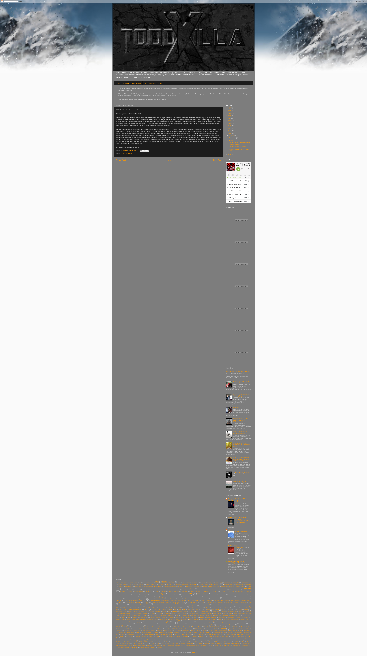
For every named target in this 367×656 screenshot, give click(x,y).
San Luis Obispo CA (198, 634)
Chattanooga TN (144, 594)
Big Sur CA (181, 586)
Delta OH (118, 600)
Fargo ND (236, 602)
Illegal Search (119, 611)
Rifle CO (202, 632)
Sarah (157, 636)
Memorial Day (163, 619)
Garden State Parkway (204, 604)
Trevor (162, 641)
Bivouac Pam (224, 586)
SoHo (139, 638)
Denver (142, 600)
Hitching (207, 608)
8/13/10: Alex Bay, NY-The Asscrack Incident (241, 382)
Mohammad (147, 621)
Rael (204, 630)
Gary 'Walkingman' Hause (236, 561)
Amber (130, 584)
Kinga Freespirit (153, 615)
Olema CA (224, 625)
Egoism (120, 602)
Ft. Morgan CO (179, 604)
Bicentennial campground (170, 586)
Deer (248, 598)
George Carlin (234, 604)
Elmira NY (168, 602)
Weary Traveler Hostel (139, 645)
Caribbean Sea (184, 591)
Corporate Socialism (140, 598)
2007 (229, 128)
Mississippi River (129, 621)
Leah (239, 615)
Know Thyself (163, 615)
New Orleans (181, 623)
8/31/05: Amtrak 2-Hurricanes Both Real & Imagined (239, 143)
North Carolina (140, 625)
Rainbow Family (212, 630)
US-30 (146, 643)
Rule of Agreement (238, 632)
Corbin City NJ (119, 598)
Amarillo (124, 584)
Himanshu (184, 607)
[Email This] (141, 151)
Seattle (170, 636)
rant (241, 630)
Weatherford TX (151, 645)
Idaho (246, 610)
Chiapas (162, 594)
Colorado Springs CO (219, 596)
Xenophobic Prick (145, 647)
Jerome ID (145, 613)
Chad (129, 594)
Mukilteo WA (242, 621)
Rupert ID (122, 634)
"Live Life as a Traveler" (121, 582)
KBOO (235, 613)
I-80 (208, 610)
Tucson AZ (193, 641)
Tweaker (211, 641)
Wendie (159, 645)
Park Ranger (147, 626)
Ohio (212, 625)
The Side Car (119, 641)
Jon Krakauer (167, 613)
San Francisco (186, 634)
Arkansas (178, 584)
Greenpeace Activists (173, 606)
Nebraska (154, 623)
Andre (141, 584)
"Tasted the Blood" (133, 582)
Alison (119, 584)
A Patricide (236, 407)
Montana (159, 621)
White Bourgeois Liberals (193, 645)
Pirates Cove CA (122, 628)
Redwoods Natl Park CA (147, 632)
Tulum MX (205, 641)
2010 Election (210, 582)
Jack (236, 611)
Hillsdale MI (176, 608)
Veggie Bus (190, 643)
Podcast (160, 629)
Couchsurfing (160, 598)
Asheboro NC (185, 584)
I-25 (175, 610)
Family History (229, 602)
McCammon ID (141, 619)
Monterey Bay (166, 621)
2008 (229, 125)
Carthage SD (215, 591)
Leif (243, 615)
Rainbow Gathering (223, 630)
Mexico (183, 619)
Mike (220, 619)
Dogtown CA (209, 600)
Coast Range (150, 596)
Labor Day (193, 615)
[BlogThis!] (143, 151)
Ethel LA (201, 602)
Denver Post (165, 600)
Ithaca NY (230, 611)
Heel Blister (152, 608)
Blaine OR (231, 586)
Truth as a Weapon (175, 641)
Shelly (201, 636)
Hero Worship (162, 607)
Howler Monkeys (226, 607)
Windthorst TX (236, 645)
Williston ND (218, 645)
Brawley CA (145, 589)
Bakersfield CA (239, 584)
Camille (157, 591)
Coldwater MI (178, 596)
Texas (190, 640)
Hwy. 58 (154, 609)
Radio (198, 630)
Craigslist (185, 598)
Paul (172, 626)
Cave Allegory (136, 83)
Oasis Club (164, 625)
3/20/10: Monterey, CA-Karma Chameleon (240, 432)
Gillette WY (241, 604)
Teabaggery (133, 640)
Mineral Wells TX (235, 619)
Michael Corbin (203, 619)
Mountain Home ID (222, 621)
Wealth (130, 645)
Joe (161, 613)
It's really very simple (241, 531)
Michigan (212, 619)
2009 (229, 123)
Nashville (137, 623)
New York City (220, 623)
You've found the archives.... (241, 472)
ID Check (239, 610)
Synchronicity (239, 638)
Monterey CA (176, 621)
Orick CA (118, 626)
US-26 (128, 643)
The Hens (221, 640)
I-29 (180, 610)
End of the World (176, 602)
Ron (225, 632)
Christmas (213, 594)
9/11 (221, 582)
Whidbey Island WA (180, 645)
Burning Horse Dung (208, 589)
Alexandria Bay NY (246, 582)
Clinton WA (130, 596)
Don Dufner (216, 600)
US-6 (152, 643)
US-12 (242, 642)
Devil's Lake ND (181, 600)
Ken (119, 615)
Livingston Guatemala (155, 617)
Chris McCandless (202, 594)
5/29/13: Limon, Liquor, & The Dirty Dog (241, 395)
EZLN (214, 602)
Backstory (215, 584)
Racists (193, 630)
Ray (138, 632)
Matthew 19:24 (120, 619)
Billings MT (189, 586)
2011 (229, 118)
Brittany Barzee (167, 589)
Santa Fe (129, 636)
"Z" (140, 582)
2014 (229, 110)
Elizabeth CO (146, 602)
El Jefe (138, 602)
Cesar (123, 594)
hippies (201, 608)
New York (129, 153)
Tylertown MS (218, 642)
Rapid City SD (247, 630)
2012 (229, 115)
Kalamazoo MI (217, 613)
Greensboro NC (183, 606)
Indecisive (157, 611)
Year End (153, 647)
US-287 (140, 643)
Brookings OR (176, 589)
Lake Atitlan (200, 615)
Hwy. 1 (147, 610)
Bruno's (199, 589)
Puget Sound (178, 630)
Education (237, 600)
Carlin (191, 591)
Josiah (178, 613)
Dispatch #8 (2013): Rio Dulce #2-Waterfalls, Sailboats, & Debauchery (240, 420)
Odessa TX (196, 625)
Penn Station (178, 626)
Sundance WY (216, 638)
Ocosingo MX (188, 625)
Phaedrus (229, 626)
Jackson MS (138, 613)
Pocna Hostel (153, 628)
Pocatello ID (136, 629)
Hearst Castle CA (143, 607)
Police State (176, 628)
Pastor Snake (162, 626)
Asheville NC (193, 584)
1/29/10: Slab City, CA (240, 482)
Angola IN (153, 584)
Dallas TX (212, 598)
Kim (145, 615)
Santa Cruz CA (120, 636)
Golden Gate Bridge (150, 606)
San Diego (177, 634)
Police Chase (168, 628)
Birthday (205, 586)
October (231, 135)
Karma (230, 613)
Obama (171, 625)
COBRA (157, 596)
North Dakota (149, 625)
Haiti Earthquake (126, 607)
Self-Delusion (193, 636)
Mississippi (120, 621)
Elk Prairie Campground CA (157, 602)
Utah (177, 643)
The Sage (246, 640)
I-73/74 (196, 609)
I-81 (213, 610)
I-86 (222, 610)
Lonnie (163, 617)
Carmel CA (197, 591)
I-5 (188, 610)
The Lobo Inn (228, 640)
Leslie (123, 617)
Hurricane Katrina (135, 610)
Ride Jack (196, 632)
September (232, 138)
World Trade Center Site (123, 647)
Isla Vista (224, 611)
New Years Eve (200, 623)
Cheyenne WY (154, 594)
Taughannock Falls (123, 640)
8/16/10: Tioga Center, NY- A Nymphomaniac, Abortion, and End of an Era (241, 459)
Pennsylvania (186, 627)
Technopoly (142, 640)
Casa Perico (223, 591)
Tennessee (150, 640)
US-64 (162, 643)
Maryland (238, 617)
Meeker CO (150, 619)
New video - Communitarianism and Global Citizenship (241, 520)
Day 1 (243, 598)
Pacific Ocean (126, 627)
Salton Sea (139, 634)
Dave (218, 598)
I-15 (164, 610)
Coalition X (142, 596)
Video (212, 643)
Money (153, 621)
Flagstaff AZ (141, 604)
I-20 (171, 610)
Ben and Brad (157, 586)
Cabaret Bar (224, 589)
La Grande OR (185, 615)
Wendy (164, 645)
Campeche (163, 591)
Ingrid (169, 611)
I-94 (234, 610)
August (231, 140)
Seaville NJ (177, 636)
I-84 (217, 610)
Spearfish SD (175, 638)
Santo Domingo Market (141, 636)
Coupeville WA (171, 598)
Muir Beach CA (232, 621)
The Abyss (204, 640)
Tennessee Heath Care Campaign (179, 640)
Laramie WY (225, 615)
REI (156, 632)
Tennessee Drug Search (162, 640)
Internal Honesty (183, 611)
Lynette (187, 617)
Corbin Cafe (246, 596)
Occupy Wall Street (179, 625)
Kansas (225, 613)
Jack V (240, 611)
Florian (148, 604)
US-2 (247, 642)
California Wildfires (138, 591)
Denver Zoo (173, 600)
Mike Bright (226, 619)
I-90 (230, 610)
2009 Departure (195, 582)
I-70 (192, 610)
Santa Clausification (243, 634)
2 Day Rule (146, 582)
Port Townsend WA (211, 629)
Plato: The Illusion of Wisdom (153, 83)
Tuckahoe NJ (185, 642)
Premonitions (119, 630)
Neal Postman (146, 623)
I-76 (201, 610)
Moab (141, 621)
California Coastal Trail (126, 591)
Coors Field (239, 596)
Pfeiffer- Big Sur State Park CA (217, 626)
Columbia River (230, 596)
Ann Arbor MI (161, 584)
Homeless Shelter (216, 607)
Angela (147, 584)
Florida (155, 604)
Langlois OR (217, 615)
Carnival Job (205, 591)
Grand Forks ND (161, 606)
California (246, 589)
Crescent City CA (193, 598)
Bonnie (130, 589)
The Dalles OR (213, 640)
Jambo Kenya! (239, 547)
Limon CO (135, 617)
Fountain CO (162, 604)
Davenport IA (237, 598)
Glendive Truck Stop (124, 606)
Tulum (199, 641)
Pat (168, 627)
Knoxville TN (171, 615)
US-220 (123, 643)
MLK (137, 621)
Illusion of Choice (133, 611)
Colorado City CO (197, 596)
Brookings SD (185, 589)
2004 (229, 154)
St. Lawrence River (184, 638)
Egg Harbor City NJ (246, 600)
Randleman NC (233, 630)
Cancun (170, 591)
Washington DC (245, 643)
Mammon (202, 617)
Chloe (177, 594)
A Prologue (126, 83)
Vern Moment (198, 643)
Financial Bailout (132, 604)
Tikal (137, 641)
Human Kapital (234, 607)
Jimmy (152, 613)
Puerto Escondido (168, 630)
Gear (227, 604)
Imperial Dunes (149, 611)
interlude (174, 611)
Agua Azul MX (227, 582)
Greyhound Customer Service (207, 606)
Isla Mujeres (216, 611)
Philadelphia (235, 626)
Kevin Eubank (126, 615)
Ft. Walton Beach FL (192, 604)
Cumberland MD (204, 598)
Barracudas (248, 584)
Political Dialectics (199, 628)
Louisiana (179, 617)
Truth (167, 642)
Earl (232, 600)
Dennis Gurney (133, 600)
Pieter (249, 627)
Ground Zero (220, 606)
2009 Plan (203, 582)
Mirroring (249, 619)
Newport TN (230, 623)
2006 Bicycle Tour (168, 582)
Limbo (128, 617)
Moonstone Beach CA (201, 621)
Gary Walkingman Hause (235, 563)
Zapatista (160, 647)
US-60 (157, 643)
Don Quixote (225, 600)
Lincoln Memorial (144, 617)
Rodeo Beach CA (218, 632)
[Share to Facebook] (146, 151)
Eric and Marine (192, 602)
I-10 (159, 610)
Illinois (125, 611)
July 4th (184, 613)
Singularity (217, 636)
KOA (178, 615)
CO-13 (136, 596)
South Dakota (166, 638)
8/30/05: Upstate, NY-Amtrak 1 (238, 146)
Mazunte (128, 619)
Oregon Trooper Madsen (243, 625)
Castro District (231, 591)
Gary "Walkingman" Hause (218, 604)
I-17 (167, 609)
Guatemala (239, 606)
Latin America (233, 615)
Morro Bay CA (212, 621)
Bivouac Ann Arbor (214, 586)
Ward (228, 643)
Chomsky (183, 594)
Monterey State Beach (188, 621)
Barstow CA (120, 586)
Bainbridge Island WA (229, 584)
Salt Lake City (130, 634)
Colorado (186, 596)
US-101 (236, 642)
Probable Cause (137, 630)
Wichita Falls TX (205, 645)
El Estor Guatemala (129, 602)
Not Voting (157, 625)
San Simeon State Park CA (214, 634)
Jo (157, 613)
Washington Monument (121, 645)
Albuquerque (235, 582)
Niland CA (131, 625)
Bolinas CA (123, 589)
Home (118, 83)
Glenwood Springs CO (137, 606)
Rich (183, 632)
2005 (229, 133)
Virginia (219, 643)
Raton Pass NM (121, 632)
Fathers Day (244, 602)
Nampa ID (130, 623)
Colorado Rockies (207, 596)
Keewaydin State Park (245, 613)
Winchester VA (227, 645)
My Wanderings (233, 545)
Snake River (124, 638)
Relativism (163, 632)
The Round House (238, 640)
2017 (229, 108)
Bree (151, 589)
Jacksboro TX (247, 611)
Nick (236, 623)
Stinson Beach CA (207, 638)
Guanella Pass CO (229, 606)
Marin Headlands (211, 617)
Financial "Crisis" (122, 604)
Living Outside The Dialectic (237, 517)
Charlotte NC (135, 594)
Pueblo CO (159, 630)
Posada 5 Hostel (233, 628)
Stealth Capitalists (196, 638)
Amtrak (123, 153)
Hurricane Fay (123, 610)
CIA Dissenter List (242, 594)
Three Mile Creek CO (129, 641)
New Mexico (170, 623)
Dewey (202, 600)
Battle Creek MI (138, 586)
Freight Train (170, 604)
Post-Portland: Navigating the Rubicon (237, 371)
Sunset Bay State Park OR (227, 638)
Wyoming (134, 647)
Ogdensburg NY (205, 625)
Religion (170, 632)
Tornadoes (156, 641)
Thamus (198, 640)
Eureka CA (208, 602)
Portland (223, 629)
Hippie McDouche (193, 607)
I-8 (204, 609)
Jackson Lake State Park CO (125, 613)
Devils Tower (190, 600)
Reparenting (177, 632)
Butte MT (217, 589)
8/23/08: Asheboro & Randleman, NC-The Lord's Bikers (241, 444)
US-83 (167, 643)
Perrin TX (206, 626)
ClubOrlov (231, 530)
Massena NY (245, 617)
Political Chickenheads (187, 629)
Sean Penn (164, 636)
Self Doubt (185, 636)
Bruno (192, 589)
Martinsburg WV (222, 617)
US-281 (134, 643)
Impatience (141, 611)
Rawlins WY (130, 632)
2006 (229, 130)
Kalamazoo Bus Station (193, 613)
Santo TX (151, 636)
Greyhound (192, 606)
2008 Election (186, 582)
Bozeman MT (137, 589)
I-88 (226, 609)
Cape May (176, 591)
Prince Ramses (127, 630)
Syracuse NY (248, 638)
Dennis (125, 600)
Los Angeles (170, 617)
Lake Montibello (208, 615)
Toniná (150, 641)
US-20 (117, 643)
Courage (179, 598)
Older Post (217, 160)
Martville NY (231, 617)
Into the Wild (192, 611)
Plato (129, 628)
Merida (177, 619)
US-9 (172, 643)
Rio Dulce (208, 632)
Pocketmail (145, 628)
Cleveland (123, 596)
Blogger (194, 652)
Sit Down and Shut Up (236, 636)
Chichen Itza (171, 594)
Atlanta (201, 584)
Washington (235, 643)
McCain (133, 619)
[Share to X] (144, 151)
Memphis (171, 619)
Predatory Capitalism (244, 628)
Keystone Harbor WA (137, 615)
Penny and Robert (197, 627)
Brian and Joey (158, 589)
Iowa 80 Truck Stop (206, 611)
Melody (156, 619)
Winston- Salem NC (246, 645)
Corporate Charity (129, 598)
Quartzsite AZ (185, 630)
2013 (229, 113)
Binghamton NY (197, 586)
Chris (190, 594)
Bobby (242, 586)
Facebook (220, 602)
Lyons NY (195, 617)
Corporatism (151, 598)
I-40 (184, 610)
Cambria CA (148, 591)
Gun (245, 606)
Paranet (140, 626)
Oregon (231, 625)
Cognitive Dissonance (167, 596)
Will (212, 645)
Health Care (134, 607)
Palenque (134, 627)
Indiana (164, 611)
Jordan (173, 613)
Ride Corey (189, 632)
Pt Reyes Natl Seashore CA (149, 630)
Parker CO (154, 626)
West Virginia (171, 645)
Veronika (206, 643)
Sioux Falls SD (225, 636)
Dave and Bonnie (226, 598)
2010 (229, 120)
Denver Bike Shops (155, 600)
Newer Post (121, 160)
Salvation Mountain (148, 634)
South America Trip (156, 638)
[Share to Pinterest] (148, 151)
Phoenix (242, 627)
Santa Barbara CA (230, 634)
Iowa (198, 611)
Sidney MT (210, 636)
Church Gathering (232, 594)
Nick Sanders (242, 623)
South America (146, 638)
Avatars (206, 584)
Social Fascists (132, 638)
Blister (237, 586)
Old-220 (218, 625)
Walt (224, 643)
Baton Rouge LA (129, 586)
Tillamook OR (143, 641)
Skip (245, 636)
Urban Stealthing (228, 641)
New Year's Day (191, 623)
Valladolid (183, 643)
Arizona (169, 584)
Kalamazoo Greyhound (206, 613)
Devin (197, 600)
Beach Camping (148, 586)
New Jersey (161, 623)
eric (183, 602)
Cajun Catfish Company (234, 589)
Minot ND (242, 619)
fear (249, 602)
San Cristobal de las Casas (164, 634)
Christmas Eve (222, 594)
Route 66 (230, 632)
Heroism (169, 607)
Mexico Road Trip (193, 619)
